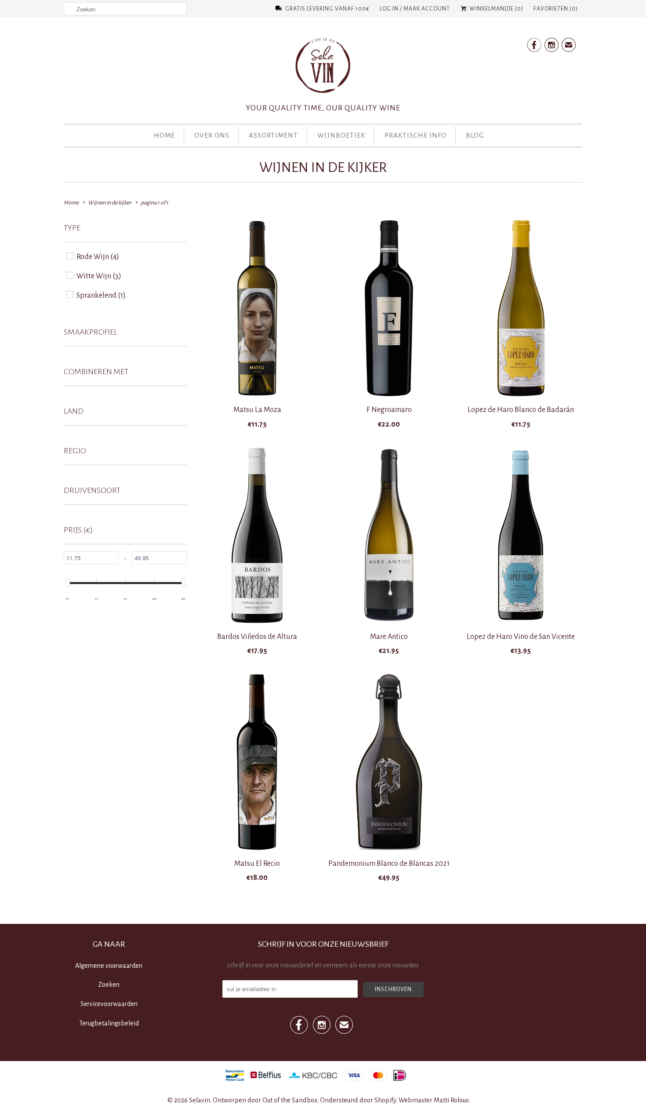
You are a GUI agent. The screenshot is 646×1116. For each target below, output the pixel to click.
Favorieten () (555, 9)
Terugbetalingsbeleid (109, 1023)
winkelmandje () (495, 9)
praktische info (415, 135)
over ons (211, 135)
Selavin (199, 1100)
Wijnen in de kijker (323, 167)
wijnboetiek (341, 135)
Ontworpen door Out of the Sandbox (265, 1100)
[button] (72, 230)
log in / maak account (415, 9)
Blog (475, 135)
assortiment (273, 135)
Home (164, 135)
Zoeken (109, 984)
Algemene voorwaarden (108, 965)
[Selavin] (323, 68)
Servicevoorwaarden (109, 1003)
